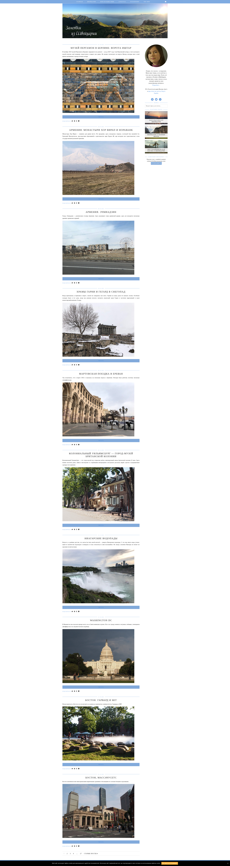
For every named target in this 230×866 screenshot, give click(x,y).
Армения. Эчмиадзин (101, 212)
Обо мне (147, 1)
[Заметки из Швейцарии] (115, 19)
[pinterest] (152, 99)
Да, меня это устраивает (169, 863)
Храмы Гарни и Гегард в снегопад (101, 291)
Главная (79, 1)
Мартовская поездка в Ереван (101, 373)
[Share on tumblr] (77, 121)
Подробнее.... (156, 85)
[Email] (165, 1)
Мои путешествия (107, 1)
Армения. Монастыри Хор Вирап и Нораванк (101, 130)
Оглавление (134, 1)
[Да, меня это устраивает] (228, 863)
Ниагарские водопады (101, 538)
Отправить (156, 163)
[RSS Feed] (160, 99)
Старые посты (90, 853)
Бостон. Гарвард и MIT (101, 700)
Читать (101, 117)
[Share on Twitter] (72, 121)
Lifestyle (122, 1)
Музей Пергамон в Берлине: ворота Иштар (101, 48)
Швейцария (91, 1)
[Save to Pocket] (79, 121)
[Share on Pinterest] (74, 121)
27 (81, 853)
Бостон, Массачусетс (101, 777)
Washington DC (101, 620)
